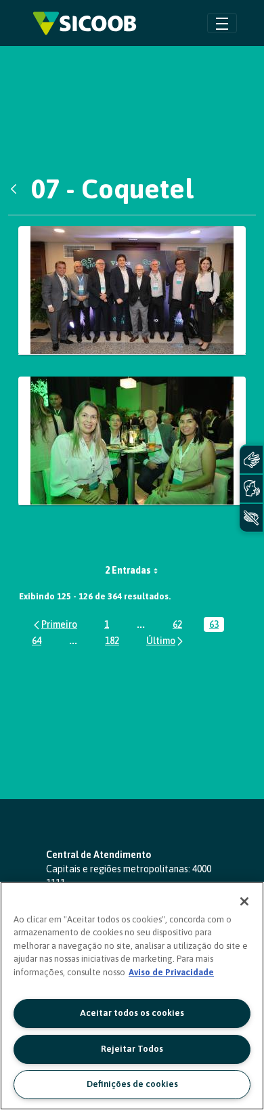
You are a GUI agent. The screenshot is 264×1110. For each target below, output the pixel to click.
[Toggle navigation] (222, 23)
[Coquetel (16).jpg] (132, 290)
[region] (132, 996)
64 (39, 641)
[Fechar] (244, 901)
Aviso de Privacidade (171, 972)
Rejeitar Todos (132, 1049)
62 (180, 625)
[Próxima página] (165, 640)
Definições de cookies (132, 1084)
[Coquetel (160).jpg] (132, 441)
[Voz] (251, 489)
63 (216, 625)
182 (115, 641)
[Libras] (251, 459)
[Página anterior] (54, 624)
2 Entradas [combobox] (128, 570)
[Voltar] (17, 189)
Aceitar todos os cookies (132, 1013)
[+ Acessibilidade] (251, 518)
